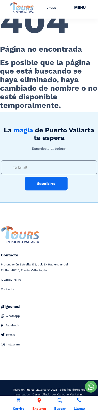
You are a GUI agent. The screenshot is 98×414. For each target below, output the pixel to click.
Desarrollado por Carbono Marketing (57, 394)
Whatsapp (13, 316)
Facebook (12, 325)
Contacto (7, 289)
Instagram (13, 344)
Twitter (10, 335)
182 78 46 (11, 279)
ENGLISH (53, 7)
